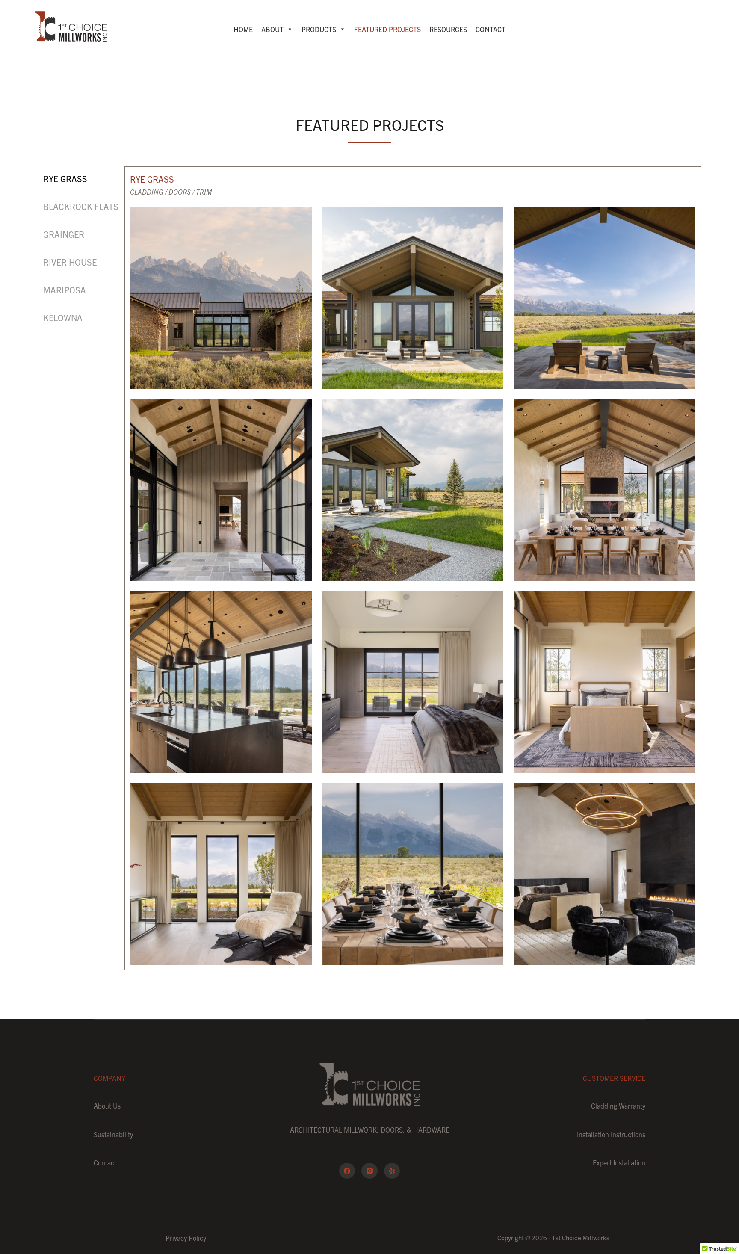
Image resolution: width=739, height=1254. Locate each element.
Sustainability (113, 1134)
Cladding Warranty (618, 1105)
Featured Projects (387, 29)
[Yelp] (392, 1171)
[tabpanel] (413, 568)
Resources (448, 29)
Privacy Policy (186, 1237)
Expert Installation (619, 1162)
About (272, 29)
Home (243, 29)
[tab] (81, 178)
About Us (107, 1105)
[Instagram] (369, 1171)
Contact (490, 29)
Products (319, 29)
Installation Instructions (611, 1134)
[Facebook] (347, 1171)
